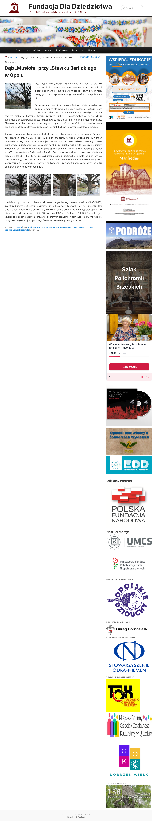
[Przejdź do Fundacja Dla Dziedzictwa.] (6, 57)
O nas (18, 50)
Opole (74, 227)
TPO (87, 227)
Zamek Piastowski (21, 230)
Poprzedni (83, 57)
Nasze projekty (33, 50)
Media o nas (62, 50)
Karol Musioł (65, 227)
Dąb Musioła (54, 227)
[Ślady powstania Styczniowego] (128, 801)
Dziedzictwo (78, 50)
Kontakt (48, 50)
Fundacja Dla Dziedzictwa (70, 6)
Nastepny (96, 57)
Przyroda (18, 227)
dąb (46, 227)
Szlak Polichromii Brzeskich (129, 278)
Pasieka (81, 227)
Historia (91, 50)
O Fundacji (80, 817)
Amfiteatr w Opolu (35, 227)
